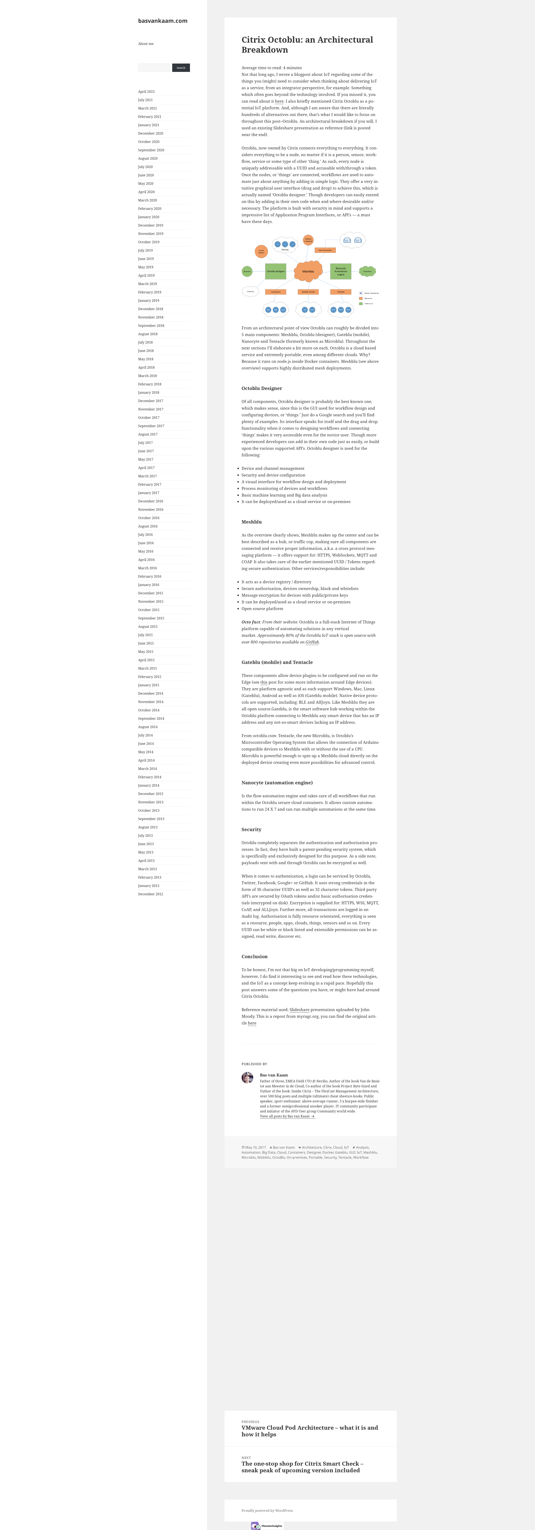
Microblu (249, 1157)
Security (330, 1157)
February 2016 (149, 576)
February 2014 (149, 777)
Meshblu (370, 1152)
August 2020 (148, 158)
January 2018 (148, 392)
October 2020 (148, 141)
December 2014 (150, 693)
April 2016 (146, 559)
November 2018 (150, 317)
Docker (327, 1152)
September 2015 (151, 618)
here (279, 101)
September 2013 (151, 819)
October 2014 (148, 710)
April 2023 (146, 91)
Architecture (312, 1147)
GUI (352, 1152)
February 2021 (149, 116)
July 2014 (145, 735)
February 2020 (149, 208)
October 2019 (148, 242)
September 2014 (151, 718)
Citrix (327, 1147)
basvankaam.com (163, 20)
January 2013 (148, 885)
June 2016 (146, 543)
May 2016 (145, 551)
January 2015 (148, 685)
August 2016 (148, 526)
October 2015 (148, 610)
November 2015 (150, 601)
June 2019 (146, 258)
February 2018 (149, 384)
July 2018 (145, 342)
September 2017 (151, 426)
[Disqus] (310, 1220)
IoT (346, 1147)
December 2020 (150, 133)
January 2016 (148, 584)
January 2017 (148, 492)
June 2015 (146, 643)
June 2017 (146, 451)
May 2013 (145, 852)
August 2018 (148, 334)
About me (146, 43)
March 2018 (147, 375)
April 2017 (146, 467)
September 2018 (151, 325)
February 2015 (149, 676)
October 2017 (148, 417)
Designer (314, 1152)
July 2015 (145, 635)
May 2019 (145, 267)
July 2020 (145, 166)
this (264, 682)
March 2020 (147, 200)
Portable (315, 1157)
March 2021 (147, 108)
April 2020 (146, 192)
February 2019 (149, 292)
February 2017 (149, 484)
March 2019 (147, 284)
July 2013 (145, 835)
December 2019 (150, 225)
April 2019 (146, 275)
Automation (251, 1152)
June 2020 (146, 175)
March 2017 (147, 476)
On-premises (297, 1157)
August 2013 (148, 827)
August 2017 (148, 434)
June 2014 (146, 743)
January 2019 (148, 300)
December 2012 (150, 894)
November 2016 (150, 509)
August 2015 (148, 626)
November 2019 (150, 233)
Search (181, 68)
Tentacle (345, 1157)
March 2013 (147, 869)
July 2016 (145, 534)
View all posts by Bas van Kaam (285, 1116)
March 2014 (147, 768)
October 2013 (148, 810)
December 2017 (150, 401)
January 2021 (148, 125)
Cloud (337, 1147)
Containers (296, 1152)
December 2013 (150, 793)
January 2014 (148, 785)
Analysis (362, 1147)
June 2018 (146, 350)
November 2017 (150, 409)
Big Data (268, 1152)
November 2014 (150, 701)
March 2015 (147, 668)
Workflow (361, 1157)
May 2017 (145, 459)
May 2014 (145, 752)
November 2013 (150, 802)
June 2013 (146, 844)
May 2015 (145, 651)
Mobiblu (264, 1157)
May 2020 (145, 183)
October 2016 (148, 518)
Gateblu (341, 1152)
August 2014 (148, 727)
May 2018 (145, 359)
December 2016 (150, 501)
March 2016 (147, 568)
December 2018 (150, 309)
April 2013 (146, 860)
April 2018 (146, 367)
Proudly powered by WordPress (267, 1510)
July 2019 (145, 250)
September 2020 (151, 150)
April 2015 (146, 660)
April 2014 (146, 760)
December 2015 (150, 593)
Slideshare (300, 1009)
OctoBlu (278, 1157)
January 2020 (148, 217)
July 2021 (145, 100)
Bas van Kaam (284, 1147)
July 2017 (145, 442)
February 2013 (149, 877)
